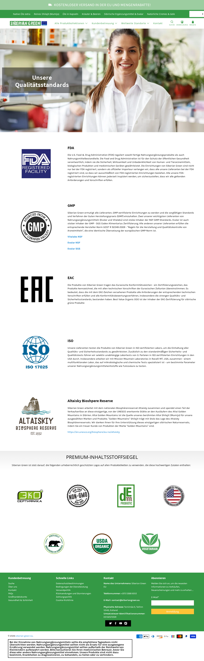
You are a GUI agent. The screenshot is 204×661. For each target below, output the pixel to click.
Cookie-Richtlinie (64, 600)
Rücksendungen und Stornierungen (73, 593)
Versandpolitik (63, 590)
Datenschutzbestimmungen (70, 583)
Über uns (12, 586)
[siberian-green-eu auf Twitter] (110, 624)
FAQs (10, 593)
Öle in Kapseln (70, 14)
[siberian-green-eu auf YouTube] (120, 624)
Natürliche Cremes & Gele (161, 14)
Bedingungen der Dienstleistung (72, 586)
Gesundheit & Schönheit (20, 600)
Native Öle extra (21, 14)
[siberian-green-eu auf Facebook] (115, 624)
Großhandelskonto (17, 596)
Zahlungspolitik (64, 596)
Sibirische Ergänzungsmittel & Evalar (123, 14)
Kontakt (158, 23)
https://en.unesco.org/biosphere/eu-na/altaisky (94, 432)
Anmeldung (172, 611)
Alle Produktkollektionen (69, 23)
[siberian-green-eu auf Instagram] (125, 624)
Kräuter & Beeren (91, 14)
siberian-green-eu (24, 636)
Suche (11, 583)
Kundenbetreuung (103, 23)
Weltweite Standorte (133, 23)
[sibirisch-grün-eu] (28, 23)
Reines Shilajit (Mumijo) (46, 14)
